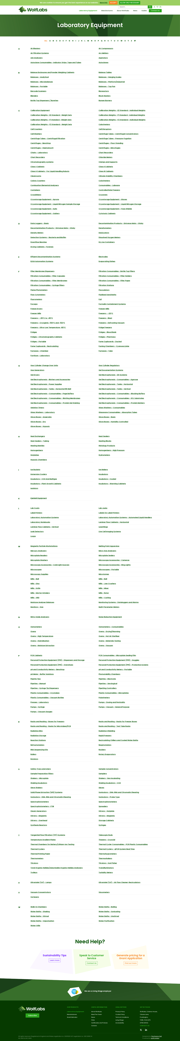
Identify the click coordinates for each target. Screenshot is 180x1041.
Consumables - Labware (109, 185)
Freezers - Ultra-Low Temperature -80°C (48, 327)
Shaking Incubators (39, 783)
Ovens (33, 631)
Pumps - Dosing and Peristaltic (112, 702)
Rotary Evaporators (107, 754)
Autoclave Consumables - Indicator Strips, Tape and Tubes (56, 62)
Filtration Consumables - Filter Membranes (49, 280)
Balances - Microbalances (42, 82)
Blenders (34, 96)
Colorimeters (104, 180)
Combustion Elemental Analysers (45, 185)
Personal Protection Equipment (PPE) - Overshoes (52, 665)
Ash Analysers (36, 58)
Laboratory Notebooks (40, 522)
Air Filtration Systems (40, 53)
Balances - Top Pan (107, 86)
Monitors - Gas (37, 607)
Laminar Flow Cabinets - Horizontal (114, 522)
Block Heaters (104, 96)
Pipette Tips (36, 679)
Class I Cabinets (37, 166)
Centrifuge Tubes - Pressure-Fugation (115, 138)
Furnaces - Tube (106, 351)
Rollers (33, 754)
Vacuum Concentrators (41, 892)
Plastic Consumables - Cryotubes (45, 693)
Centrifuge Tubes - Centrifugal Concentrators (118, 134)
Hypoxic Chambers (39, 460)
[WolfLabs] (35, 9)
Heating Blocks (105, 441)
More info (103, 3)
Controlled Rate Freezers (109, 190)
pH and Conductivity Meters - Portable (115, 669)
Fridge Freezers (105, 327)
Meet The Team (96, 1014)
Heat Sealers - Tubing (40, 441)
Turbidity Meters (106, 872)
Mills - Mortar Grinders (40, 593)
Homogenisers (37, 450)
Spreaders (103, 806)
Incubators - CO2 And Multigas (44, 479)
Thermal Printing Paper (40, 854)
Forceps (34, 304)
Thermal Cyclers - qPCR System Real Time (117, 849)
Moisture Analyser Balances (42, 602)
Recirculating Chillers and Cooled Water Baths (118, 740)
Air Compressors (106, 48)
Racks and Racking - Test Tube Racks (114, 726)
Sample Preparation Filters (42, 773)
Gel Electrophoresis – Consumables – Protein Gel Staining (55, 403)
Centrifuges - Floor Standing (111, 143)
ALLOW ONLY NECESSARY (129, 3)
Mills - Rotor (104, 593)
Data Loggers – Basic (40, 223)
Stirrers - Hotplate (106, 811)
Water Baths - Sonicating (109, 911)
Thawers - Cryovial (107, 840)
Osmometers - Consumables (111, 627)
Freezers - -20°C (106, 313)
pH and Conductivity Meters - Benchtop (47, 669)
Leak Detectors (37, 531)
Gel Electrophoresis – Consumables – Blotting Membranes (55, 398)
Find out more (130, 963)
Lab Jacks (103, 508)
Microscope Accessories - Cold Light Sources (50, 565)
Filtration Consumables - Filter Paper (114, 280)
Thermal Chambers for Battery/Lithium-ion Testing (52, 844)
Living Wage (120, 1020)
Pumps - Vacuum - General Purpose (114, 707)
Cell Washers (36, 134)
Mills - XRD (35, 597)
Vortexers (35, 897)
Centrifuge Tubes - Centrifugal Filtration (48, 138)
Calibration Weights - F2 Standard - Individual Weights (122, 120)
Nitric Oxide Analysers (40, 617)
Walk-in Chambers (39, 907)
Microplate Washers (39, 560)
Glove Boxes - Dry (38, 422)
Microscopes (36, 569)
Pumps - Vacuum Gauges (41, 711)
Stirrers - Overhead (39, 820)
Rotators (34, 759)
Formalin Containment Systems (112, 304)
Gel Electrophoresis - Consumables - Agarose (118, 379)
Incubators (103, 474)
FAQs (93, 1020)
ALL (45, 41)
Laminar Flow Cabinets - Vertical (45, 527)
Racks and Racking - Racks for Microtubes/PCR (51, 726)
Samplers (103, 773)
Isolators (34, 488)
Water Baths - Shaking (40, 911)
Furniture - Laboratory (40, 355)
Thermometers (37, 858)
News (135, 11)
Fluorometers (36, 299)
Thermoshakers (105, 858)
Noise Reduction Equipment (110, 617)
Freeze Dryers (36, 309)
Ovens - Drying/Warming (109, 631)
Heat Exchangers (38, 436)
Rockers (102, 749)
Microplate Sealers (107, 555)
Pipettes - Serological (108, 683)
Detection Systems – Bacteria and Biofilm (48, 237)
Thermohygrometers (108, 854)
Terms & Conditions (122, 1017)
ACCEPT (113, 3)
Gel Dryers (35, 375)
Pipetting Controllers (107, 688)
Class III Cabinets (106, 171)
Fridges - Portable (38, 341)
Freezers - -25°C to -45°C (42, 318)
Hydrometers (104, 455)
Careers (94, 1026)
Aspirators (103, 58)
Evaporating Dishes (107, 261)
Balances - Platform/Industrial (112, 82)
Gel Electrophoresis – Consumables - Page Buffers (52, 393)
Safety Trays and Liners (41, 769)
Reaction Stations (38, 740)
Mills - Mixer (104, 588)
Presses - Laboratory (40, 702)
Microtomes (104, 574)
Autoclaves (103, 62)
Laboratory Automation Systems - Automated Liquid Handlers (125, 517)
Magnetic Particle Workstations (44, 546)
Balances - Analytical (40, 77)
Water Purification (106, 921)
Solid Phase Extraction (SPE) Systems (46, 792)
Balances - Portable (39, 86)
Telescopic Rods (106, 835)
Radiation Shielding (107, 731)
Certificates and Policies (99, 1023)
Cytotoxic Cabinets (107, 213)
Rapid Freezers (105, 735)
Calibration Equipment (40, 110)
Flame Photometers (39, 290)
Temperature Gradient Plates (43, 840)
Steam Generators (38, 811)
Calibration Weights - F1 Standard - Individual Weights (122, 115)
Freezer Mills (104, 309)
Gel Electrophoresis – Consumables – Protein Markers (122, 403)
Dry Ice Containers (107, 242)
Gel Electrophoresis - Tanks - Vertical (115, 389)
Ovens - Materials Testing (110, 641)
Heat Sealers (104, 436)
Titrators (34, 863)
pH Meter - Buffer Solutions (42, 674)
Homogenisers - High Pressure (111, 450)
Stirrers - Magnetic (39, 816)
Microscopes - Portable (109, 569)
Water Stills (35, 925)
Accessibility (120, 1023)
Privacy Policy (120, 1012)
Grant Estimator (72, 1017)
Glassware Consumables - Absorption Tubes (118, 412)
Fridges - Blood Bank (107, 332)
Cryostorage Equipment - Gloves (113, 199)
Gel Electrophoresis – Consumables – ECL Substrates (121, 398)
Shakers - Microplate (39, 778)
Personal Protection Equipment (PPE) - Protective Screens (123, 665)
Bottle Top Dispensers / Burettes (44, 100)
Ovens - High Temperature (42, 636)
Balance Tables (105, 72)
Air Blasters (35, 48)
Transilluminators (106, 868)
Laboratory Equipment (88, 11)
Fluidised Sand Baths (107, 294)
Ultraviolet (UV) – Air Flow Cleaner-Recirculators (119, 882)
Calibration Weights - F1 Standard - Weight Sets (51, 120)
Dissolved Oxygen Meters (109, 237)
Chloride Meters (105, 157)
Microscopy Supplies (39, 574)
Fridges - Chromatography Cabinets (46, 337)
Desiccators (104, 233)
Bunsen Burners (105, 100)
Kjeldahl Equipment (39, 498)
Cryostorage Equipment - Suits (44, 209)
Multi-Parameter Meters (109, 607)
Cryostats (103, 195)
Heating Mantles (37, 445)
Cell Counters (36, 129)
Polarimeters (104, 697)
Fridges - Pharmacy (107, 337)
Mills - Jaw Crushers (107, 583)
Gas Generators (37, 370)
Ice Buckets (35, 469)
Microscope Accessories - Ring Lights (115, 565)
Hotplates (35, 455)
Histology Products (107, 445)
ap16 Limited (155, 1038)
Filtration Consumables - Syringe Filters (47, 285)
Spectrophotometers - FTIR (42, 806)
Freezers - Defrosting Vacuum (111, 323)
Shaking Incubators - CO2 (110, 783)
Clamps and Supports (108, 162)
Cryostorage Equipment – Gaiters (45, 213)
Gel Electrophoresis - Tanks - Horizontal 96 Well (51, 389)
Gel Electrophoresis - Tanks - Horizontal (116, 384)
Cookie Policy (120, 1014)
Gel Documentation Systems (111, 370)
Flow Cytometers (38, 294)
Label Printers (36, 513)
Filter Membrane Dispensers (42, 271)
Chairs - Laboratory (39, 152)
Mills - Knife (35, 588)
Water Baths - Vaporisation (42, 921)
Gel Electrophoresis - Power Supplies (46, 384)
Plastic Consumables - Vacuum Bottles (47, 697)
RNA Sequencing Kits (39, 749)
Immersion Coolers (39, 474)
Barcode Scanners (38, 91)
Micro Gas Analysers (107, 551)
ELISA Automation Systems (42, 261)
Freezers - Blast (105, 318)
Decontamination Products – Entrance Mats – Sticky (121, 223)
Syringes (102, 825)
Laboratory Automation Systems (45, 517)
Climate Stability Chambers (110, 176)
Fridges (34, 332)
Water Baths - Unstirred (109, 916)
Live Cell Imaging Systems (110, 531)
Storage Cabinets (106, 820)
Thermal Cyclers (38, 849)
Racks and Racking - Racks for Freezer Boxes (118, 721)
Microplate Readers (39, 555)
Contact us (144, 1026)
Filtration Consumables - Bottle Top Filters (117, 271)
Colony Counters (38, 180)
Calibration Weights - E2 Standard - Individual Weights (122, 110)
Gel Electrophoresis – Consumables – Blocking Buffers (122, 393)
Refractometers (37, 745)
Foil (100, 299)
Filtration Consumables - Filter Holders (115, 276)
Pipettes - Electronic (107, 679)
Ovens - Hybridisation (40, 641)
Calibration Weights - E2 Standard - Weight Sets (51, 115)
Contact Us (155, 11)
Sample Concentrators (108, 769)
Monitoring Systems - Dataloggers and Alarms (119, 602)
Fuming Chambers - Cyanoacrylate (114, 346)
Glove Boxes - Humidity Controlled (113, 422)
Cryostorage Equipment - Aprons (45, 199)
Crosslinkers (36, 195)
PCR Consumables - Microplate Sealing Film (117, 655)
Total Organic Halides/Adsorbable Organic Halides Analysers (57, 868)
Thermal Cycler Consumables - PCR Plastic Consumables (123, 844)
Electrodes (103, 256)
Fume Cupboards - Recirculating (44, 346)
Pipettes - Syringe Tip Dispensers (45, 688)
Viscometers (104, 892)
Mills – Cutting (105, 597)
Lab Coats (35, 508)
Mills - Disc (35, 583)
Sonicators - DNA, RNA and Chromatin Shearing (119, 792)
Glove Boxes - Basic (107, 417)
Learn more (54, 960)
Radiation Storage (38, 735)
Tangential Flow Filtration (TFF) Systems (48, 835)
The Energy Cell (156, 1036)
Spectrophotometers (40, 802)
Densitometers (105, 228)
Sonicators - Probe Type (109, 797)
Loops (33, 536)
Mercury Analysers (38, 551)
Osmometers (36, 627)
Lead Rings (103, 527)
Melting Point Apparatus (109, 546)
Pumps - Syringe (38, 707)
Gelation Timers (37, 407)
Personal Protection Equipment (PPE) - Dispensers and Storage (57, 660)
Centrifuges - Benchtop (41, 143)
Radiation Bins (37, 731)
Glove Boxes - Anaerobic (41, 417)
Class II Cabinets (106, 166)
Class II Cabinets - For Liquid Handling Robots (50, 171)
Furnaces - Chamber (39, 351)
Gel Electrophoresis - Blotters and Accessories (50, 379)
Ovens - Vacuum (106, 645)
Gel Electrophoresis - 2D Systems (113, 375)
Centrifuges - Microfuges (109, 148)
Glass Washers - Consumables (112, 407)
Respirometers (105, 745)
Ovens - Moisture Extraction (42, 645)
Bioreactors (104, 91)
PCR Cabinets (36, 655)
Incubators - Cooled (107, 479)
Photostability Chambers (109, 674)
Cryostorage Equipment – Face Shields (115, 209)
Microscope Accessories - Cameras (114, 560)
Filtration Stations (106, 285)
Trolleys (34, 872)
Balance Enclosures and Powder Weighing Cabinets (52, 72)
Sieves (101, 787)
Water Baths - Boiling (108, 907)
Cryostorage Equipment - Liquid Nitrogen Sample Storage (55, 204)
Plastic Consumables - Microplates (114, 693)
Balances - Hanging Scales (110, 77)
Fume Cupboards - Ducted (110, 341)
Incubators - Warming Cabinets (112, 483)
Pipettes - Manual (38, 683)
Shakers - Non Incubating (109, 778)
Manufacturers (107, 11)
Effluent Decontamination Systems (45, 256)
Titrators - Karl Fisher (108, 863)
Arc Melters (103, 53)
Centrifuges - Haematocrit (42, 148)
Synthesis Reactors (39, 825)
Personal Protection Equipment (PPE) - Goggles (119, 660)
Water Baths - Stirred (40, 916)
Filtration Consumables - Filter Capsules (48, 276)
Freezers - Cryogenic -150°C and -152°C (48, 323)
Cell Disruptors (105, 129)
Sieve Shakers (36, 787)
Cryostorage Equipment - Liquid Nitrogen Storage (120, 204)
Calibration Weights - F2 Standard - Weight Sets (51, 124)
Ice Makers (103, 469)
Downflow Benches (39, 242)
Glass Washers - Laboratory (43, 412)
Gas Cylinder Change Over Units (44, 365)
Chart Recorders (106, 152)
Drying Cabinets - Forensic (42, 247)
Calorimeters (104, 124)
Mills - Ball (35, 579)
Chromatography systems (42, 162)
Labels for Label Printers (109, 513)
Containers (35, 190)
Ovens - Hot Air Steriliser (109, 636)
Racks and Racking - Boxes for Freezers (47, 721)
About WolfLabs (123, 11)
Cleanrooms (36, 176)
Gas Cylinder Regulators (109, 365)
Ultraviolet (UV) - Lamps (41, 882)
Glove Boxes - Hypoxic (40, 426)
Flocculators (104, 290)
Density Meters (37, 233)
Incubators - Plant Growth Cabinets (46, 483)
